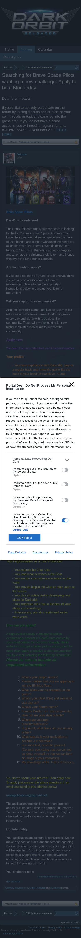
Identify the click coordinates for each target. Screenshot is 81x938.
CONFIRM (24, 537)
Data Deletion (17, 552)
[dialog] (40, 469)
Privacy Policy (64, 552)
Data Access (40, 552)
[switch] (65, 470)
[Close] (73, 386)
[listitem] (40, 460)
